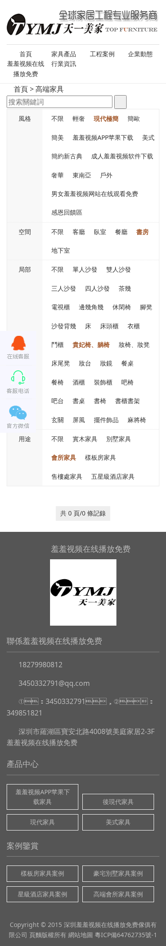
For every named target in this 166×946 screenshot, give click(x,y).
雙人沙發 (118, 269)
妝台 (85, 363)
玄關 (57, 419)
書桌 (79, 400)
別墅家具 (118, 439)
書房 (142, 231)
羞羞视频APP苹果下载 (103, 137)
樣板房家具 (100, 457)
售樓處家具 (66, 476)
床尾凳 (60, 363)
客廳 (79, 231)
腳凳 (146, 307)
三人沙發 (63, 288)
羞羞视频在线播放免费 (25, 68)
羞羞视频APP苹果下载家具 (42, 797)
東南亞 (82, 175)
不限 (57, 118)
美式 (148, 137)
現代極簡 (106, 118)
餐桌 (127, 363)
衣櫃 (133, 326)
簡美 (57, 137)
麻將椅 (136, 419)
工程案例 (102, 54)
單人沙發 (85, 269)
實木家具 (85, 439)
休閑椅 (121, 307)
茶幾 (125, 288)
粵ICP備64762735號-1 (126, 935)
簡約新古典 (66, 156)
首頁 (25, 54)
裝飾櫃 (103, 382)
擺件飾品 (106, 419)
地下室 (60, 250)
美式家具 (118, 822)
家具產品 (63, 54)
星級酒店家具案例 (42, 894)
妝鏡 (106, 363)
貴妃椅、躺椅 (91, 344)
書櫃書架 (127, 400)
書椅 (100, 400)
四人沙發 (97, 288)
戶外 (106, 175)
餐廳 (121, 231)
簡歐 (133, 118)
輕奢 (79, 118)
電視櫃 (60, 307)
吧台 (57, 400)
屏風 (79, 419)
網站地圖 (80, 935)
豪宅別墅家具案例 (118, 873)
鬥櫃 (57, 344)
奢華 (57, 175)
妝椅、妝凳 (134, 344)
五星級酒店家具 (113, 476)
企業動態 (140, 54)
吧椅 (127, 382)
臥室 (100, 231)
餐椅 (57, 382)
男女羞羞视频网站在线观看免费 (94, 193)
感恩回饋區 (66, 212)
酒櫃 (79, 382)
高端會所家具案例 (118, 894)
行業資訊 (63, 63)
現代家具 (42, 822)
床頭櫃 (109, 326)
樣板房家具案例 (42, 873)
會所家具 (63, 457)
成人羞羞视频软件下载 (122, 156)
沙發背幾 (63, 326)
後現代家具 (118, 801)
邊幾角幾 (91, 307)
